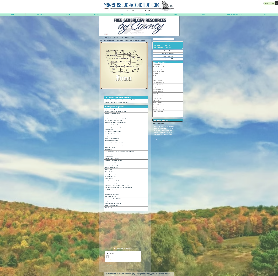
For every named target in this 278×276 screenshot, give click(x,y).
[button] (269, 3)
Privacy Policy (150, 273)
